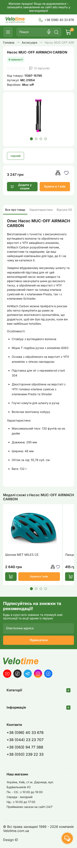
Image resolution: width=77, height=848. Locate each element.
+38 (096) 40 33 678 (59, 20)
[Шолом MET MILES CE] (32, 528)
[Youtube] (7, 674)
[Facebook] (48, 674)
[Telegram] (28, 674)
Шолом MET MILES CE (22, 555)
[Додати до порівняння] (58, 173)
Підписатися (39, 640)
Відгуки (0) (64, 209)
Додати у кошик (25, 186)
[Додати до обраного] (66, 173)
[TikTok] (17, 674)
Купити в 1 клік (55, 186)
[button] (31, 138)
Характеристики (41, 209)
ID (16, 840)
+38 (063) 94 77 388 (25, 747)
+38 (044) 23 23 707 (25, 740)
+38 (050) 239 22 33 (25, 754)
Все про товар (15, 209)
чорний (15, 156)
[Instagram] (38, 674)
